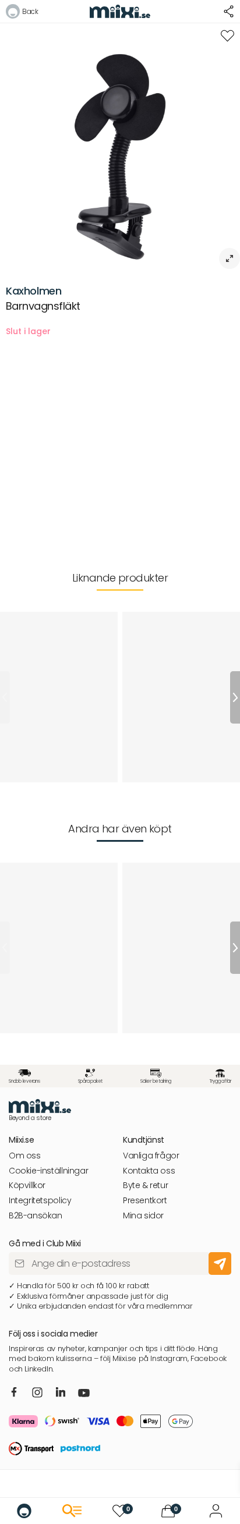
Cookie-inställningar (48, 1171)
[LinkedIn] (61, 1393)
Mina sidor (143, 1216)
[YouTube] (84, 1394)
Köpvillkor (27, 1185)
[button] (22, 13)
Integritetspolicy (40, 1201)
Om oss (25, 1156)
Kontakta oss (149, 1171)
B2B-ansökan (35, 1216)
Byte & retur (145, 1185)
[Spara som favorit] (227, 35)
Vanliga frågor (151, 1156)
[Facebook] (14, 1393)
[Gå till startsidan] (24, 1511)
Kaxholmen (34, 290)
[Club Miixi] (216, 1511)
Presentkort (145, 1201)
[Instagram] (37, 1393)
